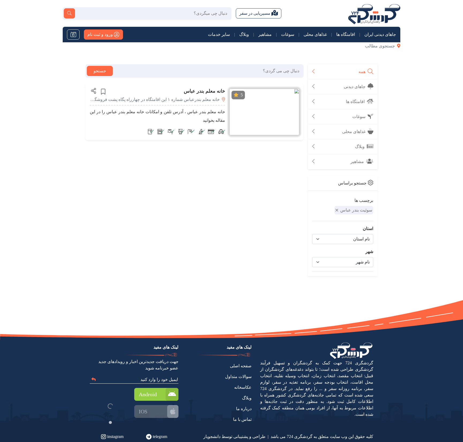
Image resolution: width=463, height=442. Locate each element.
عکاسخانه (243, 387)
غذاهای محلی (315, 34)
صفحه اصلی (241, 366)
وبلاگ (244, 34)
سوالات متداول (238, 376)
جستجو (100, 71)
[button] (93, 90)
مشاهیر (265, 34)
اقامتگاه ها (345, 34)
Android (148, 394)
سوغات (287, 34)
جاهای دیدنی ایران (380, 34)
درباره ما (244, 408)
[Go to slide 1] (110, 422)
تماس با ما (242, 419)
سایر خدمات (219, 34)
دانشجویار (212, 436)
